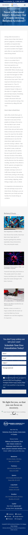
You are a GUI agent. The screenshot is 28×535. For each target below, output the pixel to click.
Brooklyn (15, 432)
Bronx (10, 432)
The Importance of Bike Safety (13, 231)
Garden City (18, 444)
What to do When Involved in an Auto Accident (13, 304)
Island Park (16, 446)
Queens (15, 434)
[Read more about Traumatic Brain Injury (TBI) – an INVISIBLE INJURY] (14, 258)
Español (14, 503)
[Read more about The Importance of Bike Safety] (14, 223)
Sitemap (15, 526)
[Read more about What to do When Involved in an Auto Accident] (14, 295)
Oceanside (14, 448)
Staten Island (21, 432)
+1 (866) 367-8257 (20, 1)
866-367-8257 (17, 506)
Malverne (20, 448)
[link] (14, 4)
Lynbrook (8, 448)
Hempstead (9, 446)
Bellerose (7, 441)
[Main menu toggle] (25, 5)
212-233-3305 (18, 508)
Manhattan (5, 432)
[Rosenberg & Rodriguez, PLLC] (5, 5)
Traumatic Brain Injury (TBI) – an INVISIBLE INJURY (14, 267)
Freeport (12, 444)
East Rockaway (15, 441)
